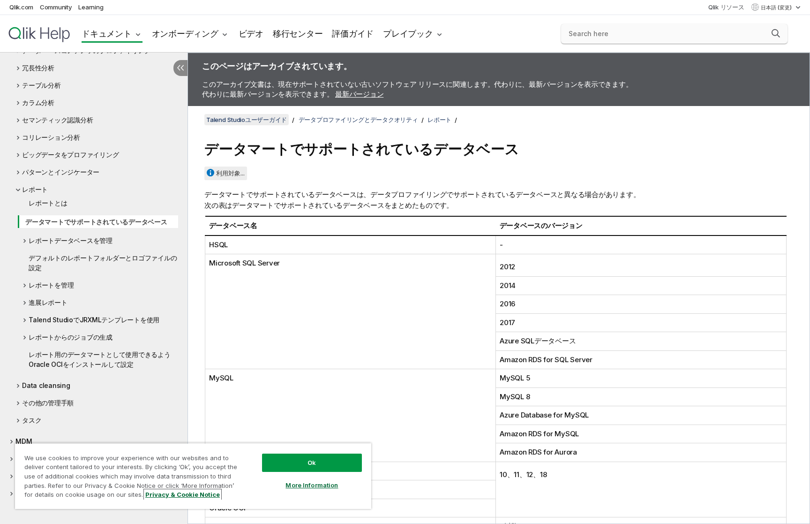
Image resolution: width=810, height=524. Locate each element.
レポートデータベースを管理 (70, 240)
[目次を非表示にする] (180, 68)
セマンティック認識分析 (57, 120)
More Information (311, 485)
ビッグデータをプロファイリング (70, 155)
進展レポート (48, 302)
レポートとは (48, 203)
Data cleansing (46, 385)
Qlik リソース (726, 7)
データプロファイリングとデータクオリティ (358, 119)
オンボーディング (185, 33)
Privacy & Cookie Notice (182, 494)
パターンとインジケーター (60, 172)
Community (56, 7)
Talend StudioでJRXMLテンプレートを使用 (94, 320)
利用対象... (230, 173)
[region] (193, 476)
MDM (23, 441)
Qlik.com (21, 7)
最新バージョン (359, 94)
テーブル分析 (41, 85)
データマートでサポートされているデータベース (96, 222)
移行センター (298, 33)
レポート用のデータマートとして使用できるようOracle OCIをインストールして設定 (100, 359)
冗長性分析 (38, 68)
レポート (35, 189)
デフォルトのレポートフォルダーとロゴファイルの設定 (103, 263)
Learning (90, 7)
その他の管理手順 (48, 403)
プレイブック (408, 33)
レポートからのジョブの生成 (70, 337)
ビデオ (251, 33)
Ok (312, 462)
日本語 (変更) (777, 7)
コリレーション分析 (51, 137)
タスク (31, 420)
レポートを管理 (51, 285)
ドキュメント (107, 33)
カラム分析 (38, 102)
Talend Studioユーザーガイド (246, 119)
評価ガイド (353, 33)
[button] (776, 33)
